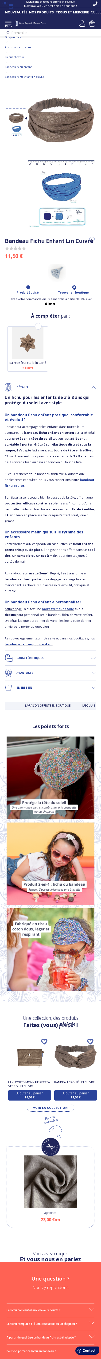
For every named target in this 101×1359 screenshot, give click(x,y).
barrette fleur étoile (58, 609)
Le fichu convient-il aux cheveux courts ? (34, 1310)
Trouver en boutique (73, 293)
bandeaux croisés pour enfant (29, 644)
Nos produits (13, 37)
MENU (8, 26)
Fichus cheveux (14, 57)
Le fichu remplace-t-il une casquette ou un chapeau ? (42, 1324)
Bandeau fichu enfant (18, 67)
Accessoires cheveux (18, 47)
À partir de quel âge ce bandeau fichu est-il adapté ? (41, 1337)
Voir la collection (50, 1108)
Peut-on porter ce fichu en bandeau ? (31, 1351)
